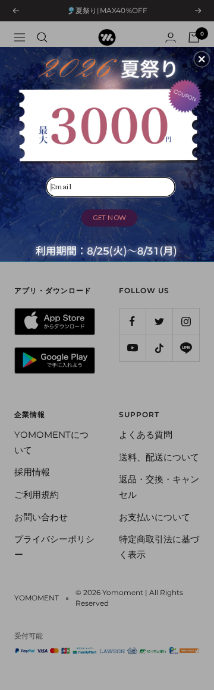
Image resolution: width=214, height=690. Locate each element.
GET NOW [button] (109, 218)
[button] (201, 59)
